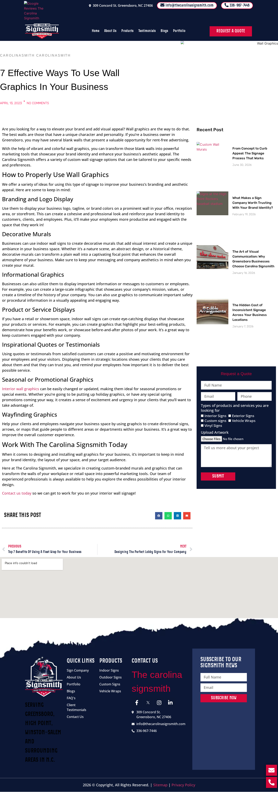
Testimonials (147, 31)
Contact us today (16, 493)
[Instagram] (159, 702)
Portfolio (179, 31)
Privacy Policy (183, 784)
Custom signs (215, 420)
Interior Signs (215, 415)
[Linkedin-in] (170, 702)
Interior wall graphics (20, 388)
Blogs (164, 31)
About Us (110, 31)
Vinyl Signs (213, 425)
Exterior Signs (243, 415)
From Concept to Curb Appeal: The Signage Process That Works (249, 153)
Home (95, 31)
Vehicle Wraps (243, 420)
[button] (158, 515)
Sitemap (160, 784)
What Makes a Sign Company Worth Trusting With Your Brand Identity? (252, 203)
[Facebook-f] (137, 702)
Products (127, 31)
